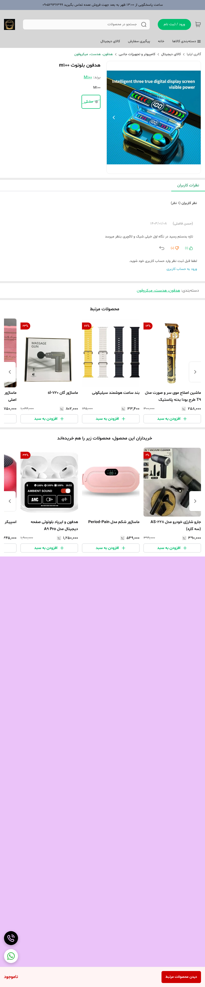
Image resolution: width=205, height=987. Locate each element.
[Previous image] (114, 117)
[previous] (195, 372)
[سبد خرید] (198, 24)
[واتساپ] (11, 956)
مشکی (88, 101)
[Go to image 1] (160, 169)
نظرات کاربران (188, 185)
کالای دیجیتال (171, 54)
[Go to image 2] (154, 169)
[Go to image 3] (150, 169)
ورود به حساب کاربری (181, 269)
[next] (10, 372)
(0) (172, 248)
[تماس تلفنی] (11, 938)
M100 (88, 77)
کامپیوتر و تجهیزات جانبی (137, 54)
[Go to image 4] (146, 169)
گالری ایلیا (194, 54)
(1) (186, 248)
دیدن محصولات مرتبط (181, 977)
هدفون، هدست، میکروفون (93, 54)
